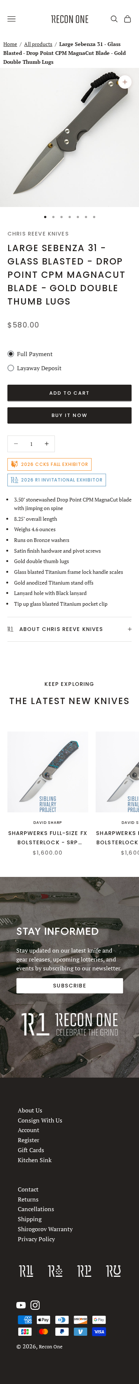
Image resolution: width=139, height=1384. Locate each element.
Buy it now (69, 415)
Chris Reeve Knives (38, 233)
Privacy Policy (36, 1239)
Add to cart (69, 393)
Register (28, 1140)
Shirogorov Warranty (45, 1229)
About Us (30, 1110)
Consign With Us (40, 1120)
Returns (28, 1199)
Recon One (51, 1347)
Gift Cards (31, 1150)
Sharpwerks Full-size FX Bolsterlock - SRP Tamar (48, 838)
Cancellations (36, 1209)
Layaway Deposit (39, 368)
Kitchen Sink (35, 1160)
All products (38, 43)
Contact (28, 1189)
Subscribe (69, 985)
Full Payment (35, 354)
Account (28, 1130)
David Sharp (47, 822)
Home (10, 43)
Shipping (30, 1219)
